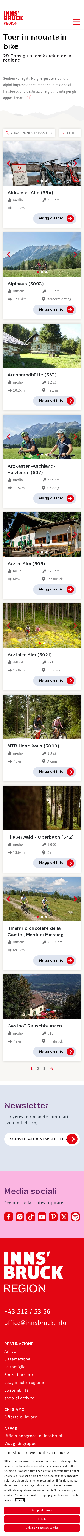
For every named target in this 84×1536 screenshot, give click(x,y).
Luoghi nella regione (24, 1382)
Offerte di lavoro (20, 1417)
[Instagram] (20, 1216)
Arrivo (10, 1351)
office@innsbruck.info (35, 1323)
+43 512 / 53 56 (27, 1311)
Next (74, 163)
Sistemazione (17, 1359)
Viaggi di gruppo (20, 1443)
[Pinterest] (53, 1216)
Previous (9, 163)
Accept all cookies (42, 1510)
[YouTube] (42, 1216)
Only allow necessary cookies (42, 1527)
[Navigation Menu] (76, 22)
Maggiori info (51, 218)
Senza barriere (18, 1374)
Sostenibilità (16, 1390)
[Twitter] (64, 1216)
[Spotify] (75, 1216)
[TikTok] (30, 1216)
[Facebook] (8, 1216)
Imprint (19, 1500)
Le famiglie (15, 1366)
